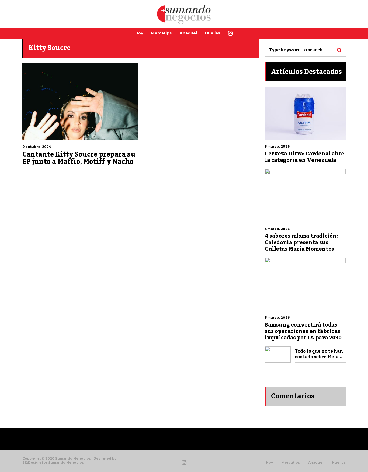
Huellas (212, 33)
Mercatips (161, 33)
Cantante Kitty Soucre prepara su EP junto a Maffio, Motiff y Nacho (78, 158)
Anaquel (188, 33)
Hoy (139, 33)
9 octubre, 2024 (36, 147)
